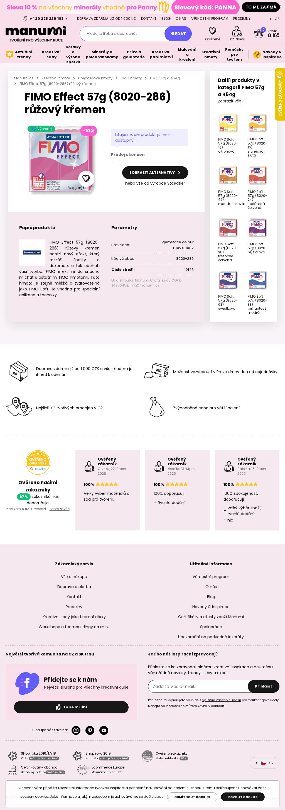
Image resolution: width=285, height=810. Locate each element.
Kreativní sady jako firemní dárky (74, 617)
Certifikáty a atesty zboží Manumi (211, 617)
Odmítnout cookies (192, 797)
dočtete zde (153, 796)
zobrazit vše (60, 508)
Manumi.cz (23, 78)
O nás (181, 18)
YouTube (104, 730)
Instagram (77, 730)
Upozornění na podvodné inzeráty (211, 637)
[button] (86, 179)
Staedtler (176, 183)
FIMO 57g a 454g (165, 78)
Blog (166, 18)
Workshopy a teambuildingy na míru (74, 627)
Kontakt (149, 18)
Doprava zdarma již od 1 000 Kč (106, 18)
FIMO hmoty (131, 78)
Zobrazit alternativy (152, 172)
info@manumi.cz (144, 285)
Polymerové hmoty (95, 78)
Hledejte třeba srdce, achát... (113, 33)
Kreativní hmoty (56, 78)
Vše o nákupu (74, 576)
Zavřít (279, 7)
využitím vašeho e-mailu (221, 700)
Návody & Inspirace (211, 607)
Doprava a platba (74, 586)
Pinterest (91, 730)
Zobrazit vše (229, 101)
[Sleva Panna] (142, 6)
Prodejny (241, 18)
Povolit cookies (242, 797)
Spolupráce (211, 627)
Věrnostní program (210, 18)
